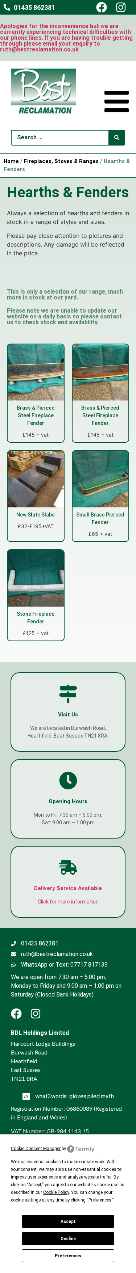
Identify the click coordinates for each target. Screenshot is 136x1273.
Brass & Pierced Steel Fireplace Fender (36, 415)
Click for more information (68, 902)
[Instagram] (124, 7)
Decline (68, 1238)
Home (11, 161)
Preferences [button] (99, 1200)
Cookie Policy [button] (56, 1192)
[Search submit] (117, 137)
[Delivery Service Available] (68, 867)
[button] (116, 103)
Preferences (68, 1255)
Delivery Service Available (68, 888)
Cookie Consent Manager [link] (36, 1148)
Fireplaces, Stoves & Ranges (61, 161)
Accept (68, 1221)
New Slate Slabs (35, 515)
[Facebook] (105, 7)
